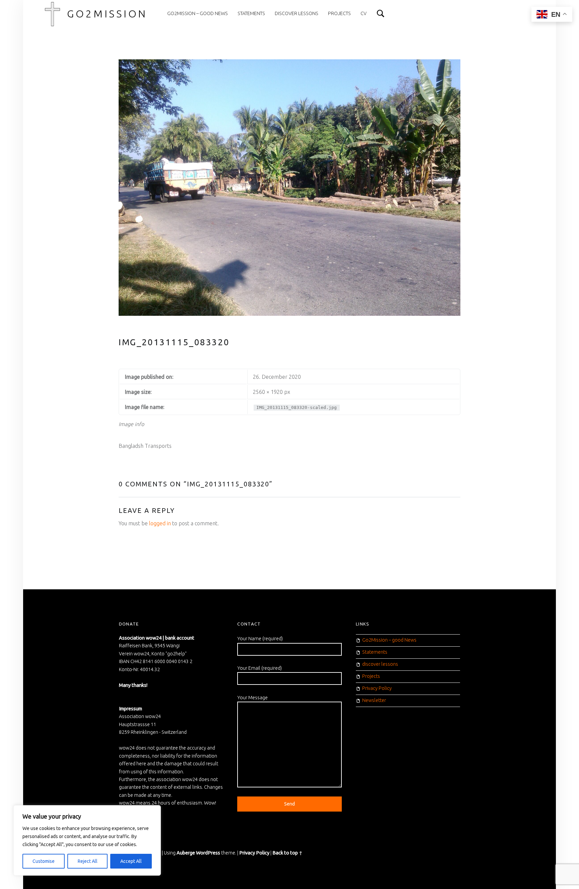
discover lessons (296, 13)
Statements (251, 13)
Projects (339, 13)
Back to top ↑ (287, 852)
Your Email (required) (259, 668)
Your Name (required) (260, 638)
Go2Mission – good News (197, 13)
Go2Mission (107, 13)
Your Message (252, 697)
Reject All (88, 861)
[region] (87, 840)
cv (364, 13)
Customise (44, 861)
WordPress (208, 852)
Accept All (131, 861)
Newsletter (374, 700)
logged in (160, 523)
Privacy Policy (377, 688)
